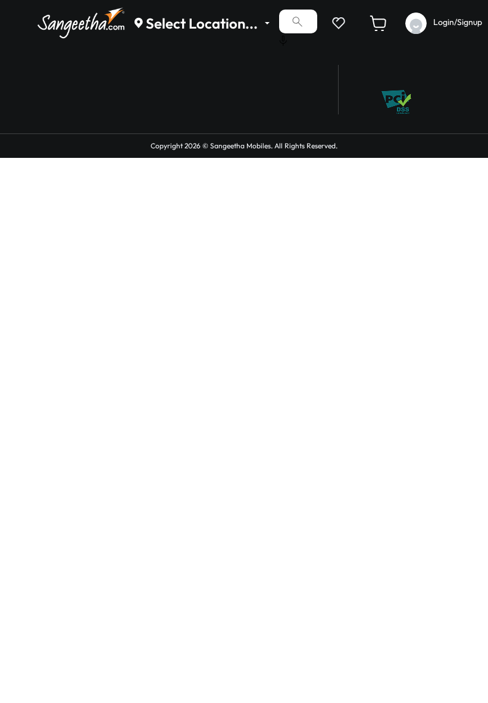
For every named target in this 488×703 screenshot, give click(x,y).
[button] (336, 22)
